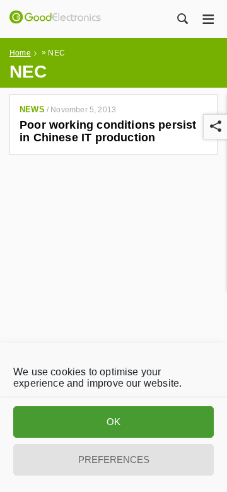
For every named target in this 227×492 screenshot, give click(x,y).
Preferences (113, 459)
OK (113, 421)
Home (20, 53)
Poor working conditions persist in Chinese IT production (108, 131)
